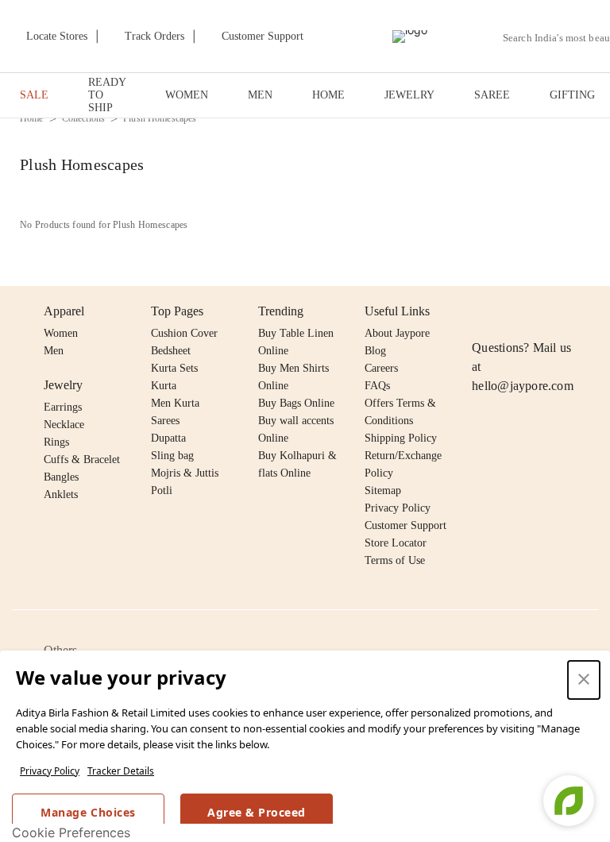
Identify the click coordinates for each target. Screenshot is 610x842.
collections (84, 118)
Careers (381, 368)
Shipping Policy (401, 438)
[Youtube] (572, 311)
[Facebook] (512, 311)
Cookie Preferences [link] (71, 832)
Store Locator (396, 543)
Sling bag (172, 456)
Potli (161, 490)
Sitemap (383, 490)
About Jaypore (397, 333)
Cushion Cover (184, 333)
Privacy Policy (49, 771)
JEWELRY (409, 95)
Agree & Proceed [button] (256, 812)
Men (54, 351)
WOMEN (186, 95)
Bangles (61, 477)
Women (61, 333)
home (32, 118)
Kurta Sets (174, 368)
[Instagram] (481, 311)
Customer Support (405, 525)
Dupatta (168, 438)
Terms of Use (395, 560)
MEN (260, 95)
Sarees (165, 421)
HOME (328, 95)
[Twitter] (542, 311)
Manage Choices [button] (88, 812)
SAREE (492, 95)
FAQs (377, 386)
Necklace (64, 425)
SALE (34, 95)
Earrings (63, 407)
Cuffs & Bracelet (82, 459)
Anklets (61, 494)
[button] (584, 680)
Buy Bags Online (296, 403)
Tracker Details (120, 771)
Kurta (163, 386)
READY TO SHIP (106, 95)
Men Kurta (175, 403)
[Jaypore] (409, 36)
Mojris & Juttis (184, 473)
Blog (375, 351)
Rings (56, 442)
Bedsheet (171, 351)
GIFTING (572, 95)
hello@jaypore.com (522, 385)
